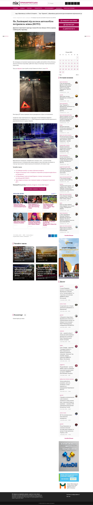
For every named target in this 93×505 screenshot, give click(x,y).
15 (77, 63)
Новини (22, 8)
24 (63, 69)
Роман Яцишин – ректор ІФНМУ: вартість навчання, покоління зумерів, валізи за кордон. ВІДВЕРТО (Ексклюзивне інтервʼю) (67, 370)
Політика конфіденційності (73, 494)
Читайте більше (68, 235)
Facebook (28, 185)
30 (60, 72)
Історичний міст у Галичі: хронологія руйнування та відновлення (67, 307)
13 (71, 63)
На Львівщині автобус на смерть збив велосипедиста (30, 170)
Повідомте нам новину (69, 20)
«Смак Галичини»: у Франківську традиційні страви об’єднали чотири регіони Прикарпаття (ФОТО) (66, 159)
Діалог (62, 282)
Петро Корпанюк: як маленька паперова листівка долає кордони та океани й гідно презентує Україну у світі (67, 429)
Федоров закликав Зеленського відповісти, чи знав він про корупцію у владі (67, 128)
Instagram (34, 185)
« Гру (60, 75)
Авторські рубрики (69, 8)
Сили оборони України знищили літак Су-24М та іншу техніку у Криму (66, 197)
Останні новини (66, 78)
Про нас (68, 496)
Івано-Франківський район (66, 115)
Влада (61, 125)
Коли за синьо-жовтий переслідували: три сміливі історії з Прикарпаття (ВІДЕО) (67, 206)
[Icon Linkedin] (72, 3)
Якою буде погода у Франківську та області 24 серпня (46, 256)
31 (63, 72)
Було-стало (63, 304)
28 (74, 69)
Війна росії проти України (65, 135)
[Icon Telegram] (75, 3)
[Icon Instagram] (69, 3)
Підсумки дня (69, 25)
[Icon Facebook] (66, 3)
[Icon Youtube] (78, 3)
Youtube (40, 185)
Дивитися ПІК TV (70, 29)
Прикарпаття (38, 8)
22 (77, 66)
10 (63, 63)
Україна (61, 184)
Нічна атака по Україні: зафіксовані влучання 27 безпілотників (66, 229)
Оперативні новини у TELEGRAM (35, 189)
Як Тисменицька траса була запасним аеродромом (66, 416)
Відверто (62, 364)
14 (74, 63)
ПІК (47, 68)
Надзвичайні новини (21, 17)
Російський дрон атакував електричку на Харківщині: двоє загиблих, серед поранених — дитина (67, 139)
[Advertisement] (32, 297)
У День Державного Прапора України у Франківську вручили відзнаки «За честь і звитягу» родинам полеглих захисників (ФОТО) (67, 218)
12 (68, 63)
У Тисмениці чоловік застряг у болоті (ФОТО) (66, 179)
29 (77, 69)
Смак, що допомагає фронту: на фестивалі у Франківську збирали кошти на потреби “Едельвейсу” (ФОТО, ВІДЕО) (66, 87)
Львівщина (59, 8)
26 (68, 69)
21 (74, 66)
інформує (19, 68)
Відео (61, 203)
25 (66, 69)
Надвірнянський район (65, 167)
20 (71, 66)
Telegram (46, 185)
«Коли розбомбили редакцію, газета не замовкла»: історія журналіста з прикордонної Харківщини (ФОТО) (67, 385)
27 (71, 69)
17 (63, 66)
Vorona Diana (29, 235)
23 (60, 69)
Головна (15, 8)
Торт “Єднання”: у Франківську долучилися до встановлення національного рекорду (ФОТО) (49, 13)
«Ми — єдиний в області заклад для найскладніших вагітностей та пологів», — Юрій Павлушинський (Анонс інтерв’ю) (67, 336)
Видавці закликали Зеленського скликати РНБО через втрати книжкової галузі (66, 149)
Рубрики (29, 8)
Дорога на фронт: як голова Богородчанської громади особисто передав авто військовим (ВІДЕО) (46, 271)
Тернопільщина (49, 8)
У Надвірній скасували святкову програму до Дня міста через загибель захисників (67, 170)
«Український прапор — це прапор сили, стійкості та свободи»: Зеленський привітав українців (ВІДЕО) (67, 188)
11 (66, 63)
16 (60, 66)
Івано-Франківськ (64, 103)
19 (68, 66)
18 (66, 66)
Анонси (62, 331)
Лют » (77, 75)
